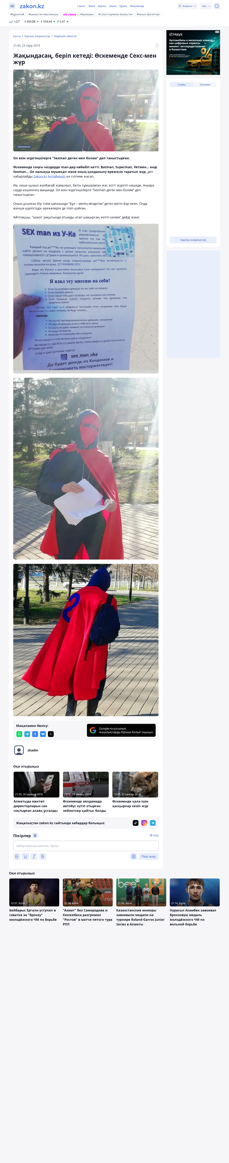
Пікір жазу (149, 856)
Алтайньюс (56, 176)
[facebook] (35, 734)
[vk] (43, 734)
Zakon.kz (40, 176)
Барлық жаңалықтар (37, 36)
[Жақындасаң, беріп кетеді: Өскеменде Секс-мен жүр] (86, 298)
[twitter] (51, 734)
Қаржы (102, 6)
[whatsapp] (19, 734)
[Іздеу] (217, 6)
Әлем (91, 6)
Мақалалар (137, 6)
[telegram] (27, 734)
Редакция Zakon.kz (65, 36)
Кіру (156, 835)
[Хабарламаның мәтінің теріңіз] (86, 846)
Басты (17, 36)
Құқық (123, 6)
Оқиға (113, 6)
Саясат (81, 6)
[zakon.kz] (32, 6)
